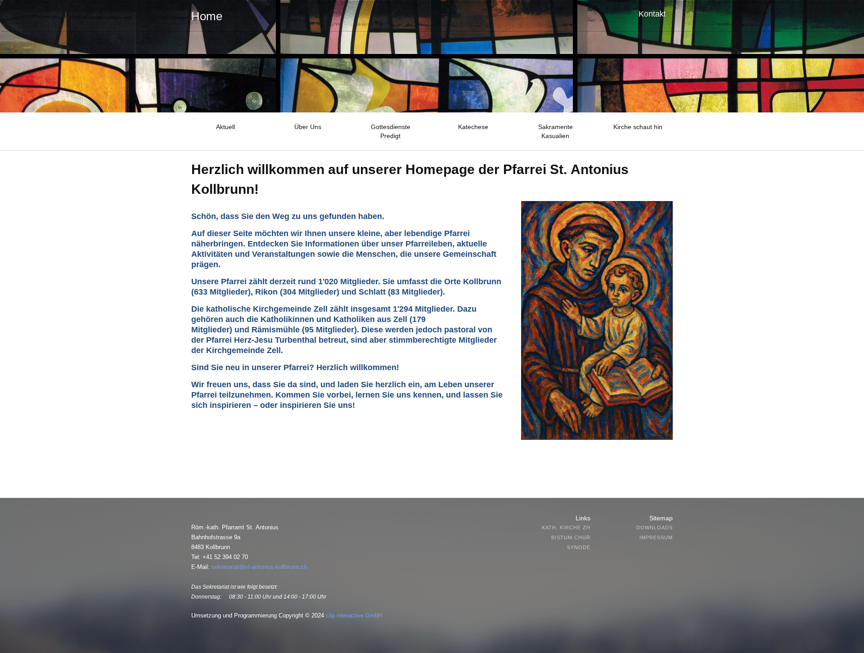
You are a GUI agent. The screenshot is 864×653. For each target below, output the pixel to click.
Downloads (654, 527)
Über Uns (307, 126)
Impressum (656, 537)
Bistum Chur (570, 537)
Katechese (473, 126)
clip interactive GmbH (354, 615)
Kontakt (652, 13)
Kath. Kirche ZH (566, 527)
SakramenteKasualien (555, 131)
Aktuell (225, 126)
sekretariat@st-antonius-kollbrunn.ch (259, 567)
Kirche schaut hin (637, 126)
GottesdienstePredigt (390, 131)
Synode (578, 547)
